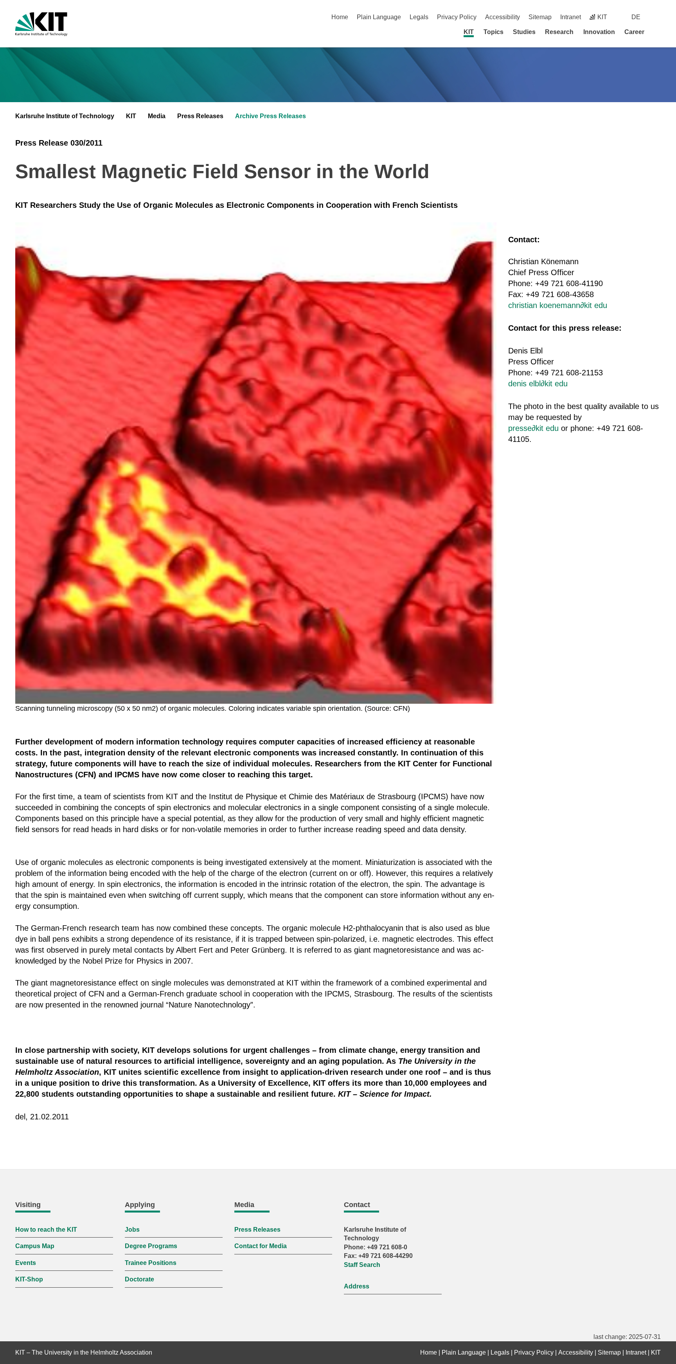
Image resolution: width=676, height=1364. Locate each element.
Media (156, 116)
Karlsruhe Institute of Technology (64, 116)
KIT (469, 32)
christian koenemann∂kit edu (557, 305)
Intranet (570, 17)
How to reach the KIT (46, 1229)
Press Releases (200, 116)
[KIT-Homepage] (41, 24)
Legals (419, 17)
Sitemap (540, 17)
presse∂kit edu (533, 428)
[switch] (658, 17)
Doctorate (139, 1279)
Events (25, 1262)
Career (634, 32)
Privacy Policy (456, 17)
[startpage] (658, 32)
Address (356, 1286)
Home (339, 17)
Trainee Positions (150, 1262)
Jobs (132, 1229)
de (635, 17)
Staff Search (362, 1264)
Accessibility (502, 17)
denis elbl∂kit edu (538, 383)
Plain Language (379, 17)
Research (559, 32)
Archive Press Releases (270, 116)
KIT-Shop (29, 1279)
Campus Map (34, 1246)
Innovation (599, 32)
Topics (493, 32)
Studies (524, 32)
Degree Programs (151, 1246)
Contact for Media (260, 1246)
